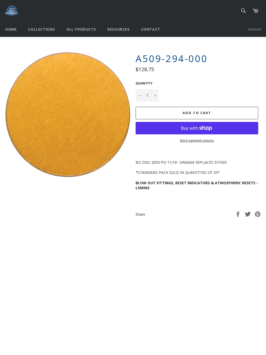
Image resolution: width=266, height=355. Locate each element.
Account (254, 29)
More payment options (197, 141)
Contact (150, 29)
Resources (118, 29)
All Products (81, 29)
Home (11, 29)
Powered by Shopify (70, 278)
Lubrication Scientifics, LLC (35, 278)
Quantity (144, 83)
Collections (41, 29)
